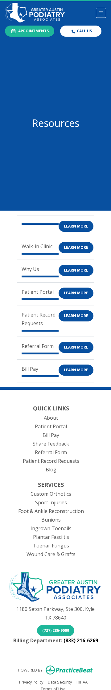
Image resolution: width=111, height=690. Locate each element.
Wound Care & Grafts (51, 554)
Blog (51, 469)
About (51, 417)
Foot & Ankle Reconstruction (51, 511)
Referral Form (51, 452)
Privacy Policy (31, 682)
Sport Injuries (51, 502)
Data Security (60, 682)
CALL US (84, 31)
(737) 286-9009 (55, 630)
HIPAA (82, 682)
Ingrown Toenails (51, 528)
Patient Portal (51, 426)
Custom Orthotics (51, 493)
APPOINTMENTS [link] (32, 31)
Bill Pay (51, 435)
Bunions (51, 519)
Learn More (76, 226)
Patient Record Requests (51, 461)
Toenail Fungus (51, 545)
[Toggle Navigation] (101, 13)
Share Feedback (51, 443)
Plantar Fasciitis (51, 537)
